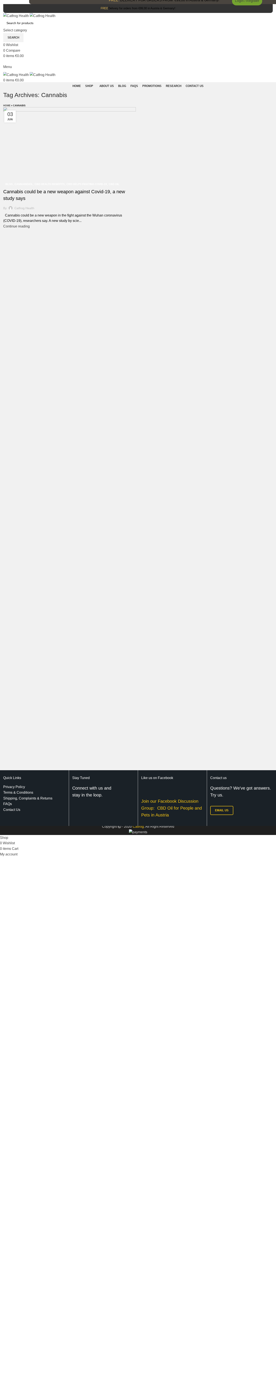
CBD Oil (114, 184)
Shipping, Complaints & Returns (27, 798)
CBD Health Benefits (49, 184)
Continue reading (16, 226)
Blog (9, 184)
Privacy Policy (14, 787)
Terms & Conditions (18, 792)
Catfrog (138, 826)
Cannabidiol (23, 184)
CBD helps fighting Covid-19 (86, 184)
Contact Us (11, 810)
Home (6, 105)
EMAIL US (222, 810)
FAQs (7, 804)
